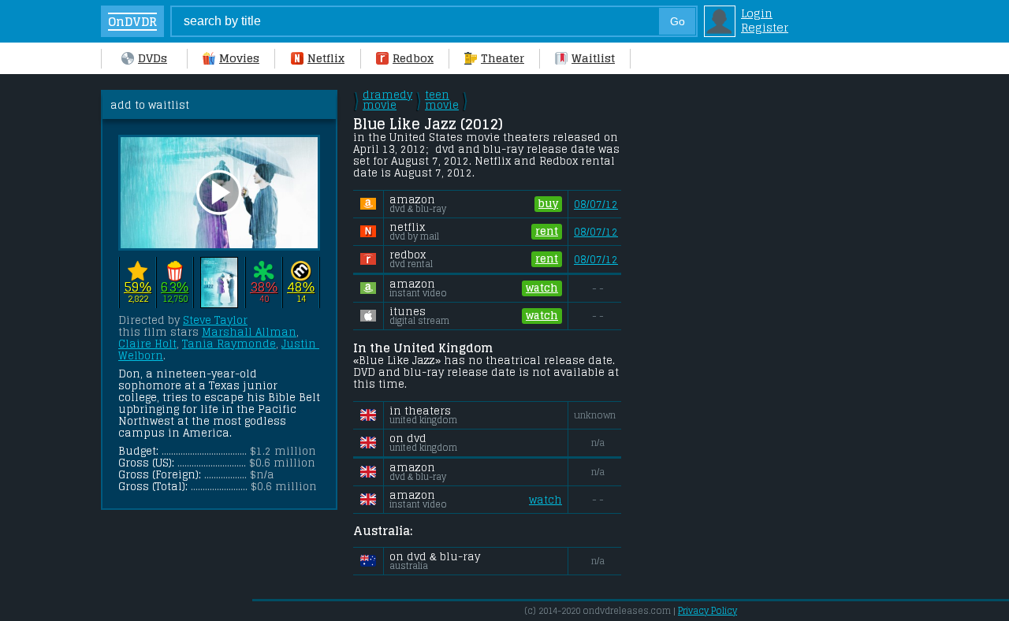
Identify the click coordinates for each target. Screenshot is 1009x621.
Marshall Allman (249, 332)
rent (546, 231)
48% (301, 287)
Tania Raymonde (229, 344)
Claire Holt (147, 344)
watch (542, 288)
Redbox (413, 58)
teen (442, 100)
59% (137, 287)
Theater (502, 58)
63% (174, 287)
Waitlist (593, 58)
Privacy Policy (707, 610)
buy (548, 204)
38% (263, 287)
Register (764, 27)
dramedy (387, 100)
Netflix (325, 58)
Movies (239, 58)
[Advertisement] (759, 326)
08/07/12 (596, 204)
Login (757, 13)
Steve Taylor (215, 320)
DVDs (152, 58)
